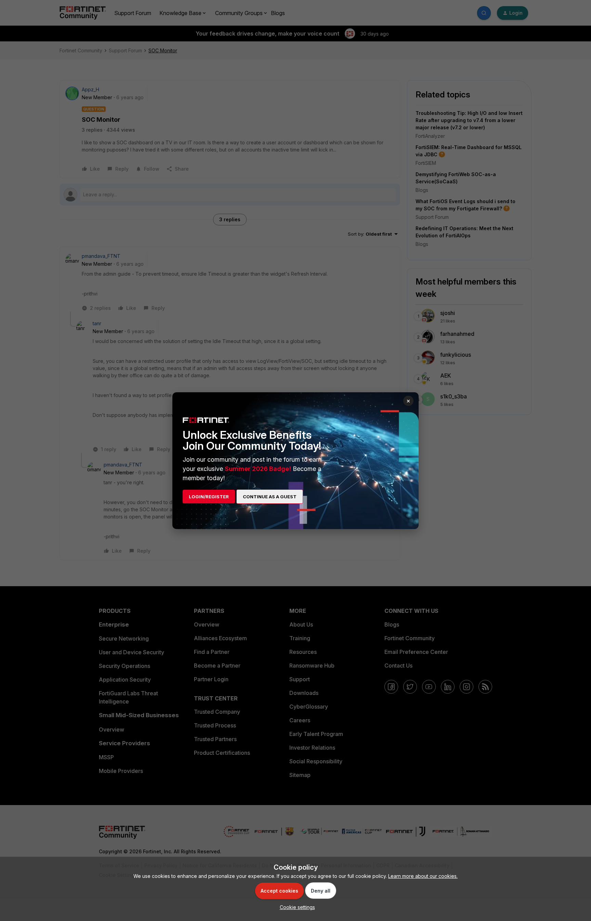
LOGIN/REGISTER (209, 496)
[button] (295, 907)
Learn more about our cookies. (423, 876)
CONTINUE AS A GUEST (270, 496)
